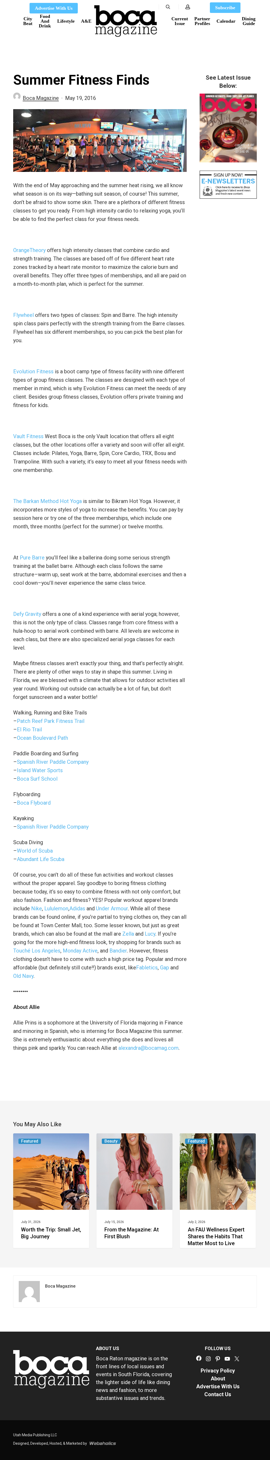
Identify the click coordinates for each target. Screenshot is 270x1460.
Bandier (118, 950)
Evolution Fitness (33, 371)
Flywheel (23, 315)
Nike (36, 908)
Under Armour (112, 908)
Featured (29, 1141)
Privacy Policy (218, 1370)
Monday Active (80, 950)
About (218, 1378)
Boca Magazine (41, 98)
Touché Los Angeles (36, 950)
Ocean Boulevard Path (42, 738)
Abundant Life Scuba (40, 859)
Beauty (111, 1141)
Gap (164, 967)
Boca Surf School (37, 779)
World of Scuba (35, 851)
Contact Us (217, 1394)
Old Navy (23, 976)
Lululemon (56, 908)
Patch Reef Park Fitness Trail (50, 721)
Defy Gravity (27, 614)
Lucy (150, 934)
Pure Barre (32, 557)
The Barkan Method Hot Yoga (47, 501)
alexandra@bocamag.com (148, 1048)
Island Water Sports (40, 770)
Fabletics (147, 967)
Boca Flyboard (34, 803)
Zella (128, 934)
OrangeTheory (29, 250)
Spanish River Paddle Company (53, 762)
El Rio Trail (29, 729)
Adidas (77, 908)
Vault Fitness (28, 436)
